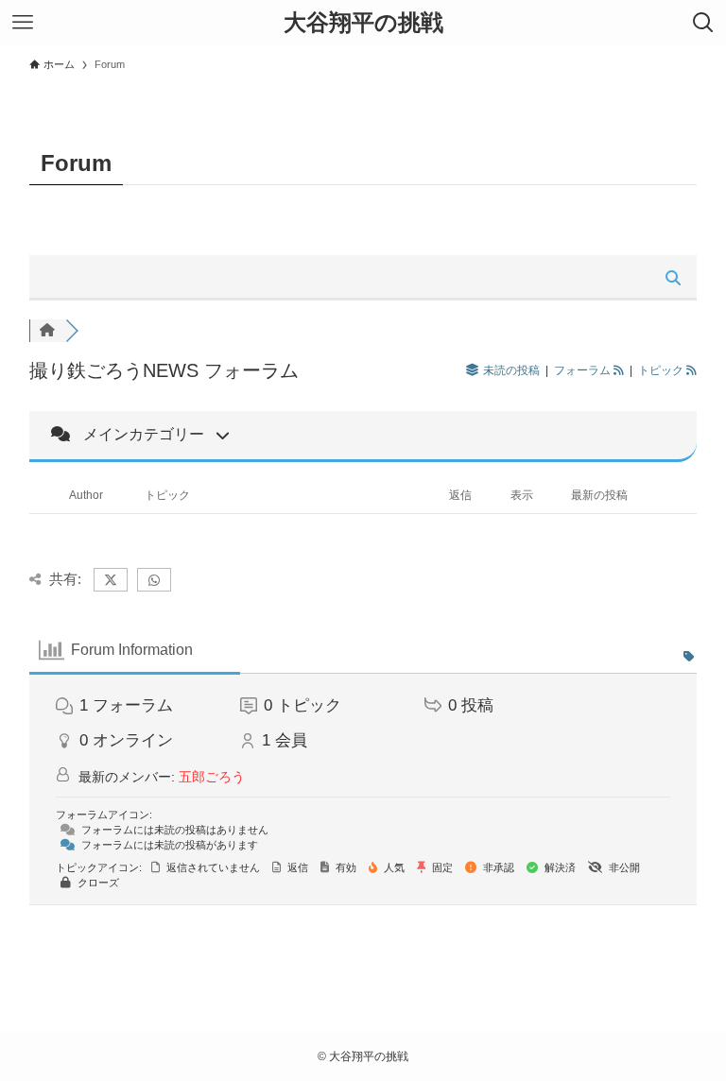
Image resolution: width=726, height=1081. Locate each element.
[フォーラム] (47, 330)
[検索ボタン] (703, 22)
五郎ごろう (212, 776)
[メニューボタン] (22, 22)
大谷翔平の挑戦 (363, 22)
